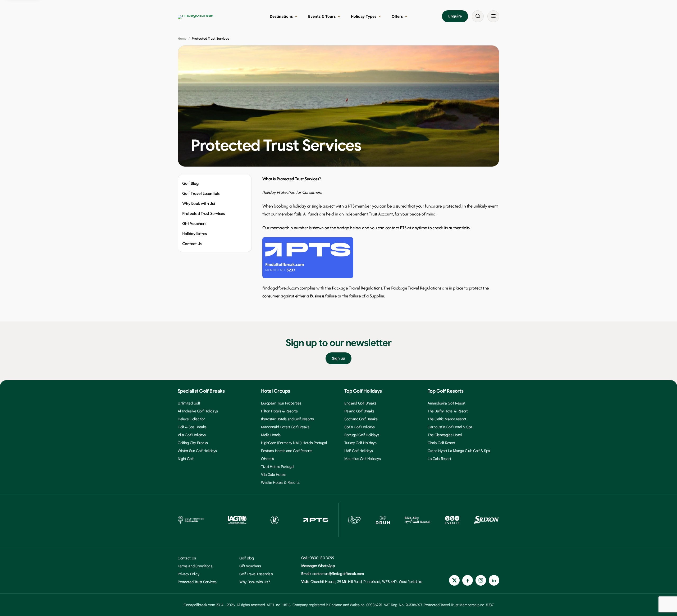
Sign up (338, 358)
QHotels (267, 458)
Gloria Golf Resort (441, 442)
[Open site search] (478, 16)
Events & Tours (322, 16)
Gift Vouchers (194, 223)
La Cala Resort (439, 458)
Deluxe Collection (191, 419)
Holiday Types (363, 16)
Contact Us (192, 243)
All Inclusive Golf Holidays (198, 411)
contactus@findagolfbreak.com (338, 573)
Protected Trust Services (203, 213)
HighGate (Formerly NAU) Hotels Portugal (294, 442)
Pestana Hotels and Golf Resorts (286, 450)
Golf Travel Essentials (200, 193)
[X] (454, 580)
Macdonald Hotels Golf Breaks (285, 427)
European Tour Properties (281, 403)
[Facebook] (467, 580)
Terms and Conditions (195, 566)
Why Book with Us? (198, 203)
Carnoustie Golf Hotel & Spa (450, 427)
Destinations (281, 16)
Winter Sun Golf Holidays (197, 450)
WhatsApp (326, 565)
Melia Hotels (271, 435)
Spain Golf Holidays (359, 427)
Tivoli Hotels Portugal (277, 466)
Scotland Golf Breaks (361, 419)
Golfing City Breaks (193, 442)
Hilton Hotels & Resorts (279, 411)
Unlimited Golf (189, 403)
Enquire (455, 16)
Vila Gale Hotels (273, 474)
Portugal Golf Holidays (361, 435)
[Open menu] (493, 16)
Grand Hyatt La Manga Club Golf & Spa (459, 450)
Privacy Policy (188, 574)
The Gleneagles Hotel (445, 435)
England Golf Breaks (360, 403)
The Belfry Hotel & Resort (448, 411)
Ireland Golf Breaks (359, 411)
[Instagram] (480, 580)
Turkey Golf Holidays (360, 442)
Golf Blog (190, 183)
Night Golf (186, 458)
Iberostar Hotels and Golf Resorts (287, 419)
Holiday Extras (194, 233)
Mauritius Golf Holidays (362, 458)
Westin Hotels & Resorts (280, 482)
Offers (397, 16)
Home (182, 38)
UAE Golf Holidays (358, 450)
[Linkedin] (494, 580)
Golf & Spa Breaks (192, 427)
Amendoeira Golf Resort (446, 403)
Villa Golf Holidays (192, 435)
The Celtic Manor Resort (447, 419)
